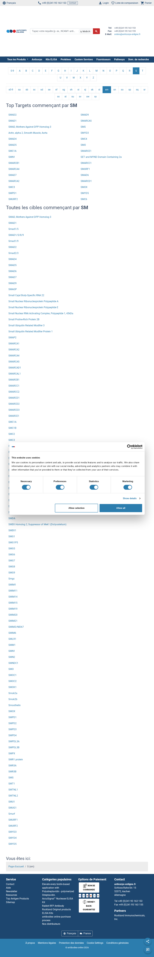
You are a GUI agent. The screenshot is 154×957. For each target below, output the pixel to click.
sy (95, 96)
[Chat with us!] (148, 949)
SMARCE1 (86, 151)
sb (27, 89)
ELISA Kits (47, 913)
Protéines (66, 59)
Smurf (11, 813)
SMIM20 (12, 614)
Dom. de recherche (138, 59)
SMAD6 (85, 175)
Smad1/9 (13, 241)
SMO (83, 144)
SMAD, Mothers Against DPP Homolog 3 (29, 126)
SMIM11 (12, 590)
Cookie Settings (95, 942)
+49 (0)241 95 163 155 (131, 904)
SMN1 (11, 157)
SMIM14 (12, 596)
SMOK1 (12, 687)
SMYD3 (85, 132)
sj (85, 89)
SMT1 (11, 783)
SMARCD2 (14, 403)
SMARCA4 (13, 169)
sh (71, 89)
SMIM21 (12, 620)
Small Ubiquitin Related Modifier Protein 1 (30, 331)
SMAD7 (12, 175)
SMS (83, 126)
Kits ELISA (51, 59)
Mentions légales (47, 942)
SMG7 (11, 560)
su (72, 96)
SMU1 (11, 801)
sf (56, 89)
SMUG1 (12, 807)
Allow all (120, 508)
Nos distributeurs (51, 923)
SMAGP (12, 289)
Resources (11, 895)
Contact (72, 3)
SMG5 (11, 548)
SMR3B (12, 771)
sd (41, 89)
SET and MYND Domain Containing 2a (101, 157)
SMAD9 (85, 114)
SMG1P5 (13, 542)
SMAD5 (12, 144)
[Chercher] (96, 31)
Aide (8, 887)
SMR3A (12, 765)
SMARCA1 (13, 343)
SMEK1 (12, 530)
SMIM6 (12, 632)
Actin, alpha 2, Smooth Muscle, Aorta (27, 132)
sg (63, 89)
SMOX (84, 187)
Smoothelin (14, 705)
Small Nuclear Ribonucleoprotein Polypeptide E (33, 307)
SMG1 (11, 536)
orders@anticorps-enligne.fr (127, 34)
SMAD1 (12, 120)
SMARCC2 (13, 391)
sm (106, 89)
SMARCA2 (13, 181)
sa (19, 89)
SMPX (11, 753)
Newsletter (11, 891)
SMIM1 (12, 584)
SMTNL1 (13, 789)
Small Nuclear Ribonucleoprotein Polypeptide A (33, 301)
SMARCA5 (86, 120)
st (65, 96)
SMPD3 (12, 729)
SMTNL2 (13, 795)
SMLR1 (12, 638)
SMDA (11, 518)
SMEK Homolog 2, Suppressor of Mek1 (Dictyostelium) (37, 524)
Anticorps (37, 59)
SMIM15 (12, 602)
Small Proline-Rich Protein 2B (23, 319)
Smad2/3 (13, 253)
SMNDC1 (13, 663)
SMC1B (12, 428)
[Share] (147, 941)
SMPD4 (12, 735)
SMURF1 (85, 169)
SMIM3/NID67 (16, 626)
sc (34, 89)
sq (137, 89)
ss (58, 96)
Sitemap (10, 902)
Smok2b (12, 699)
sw (87, 96)
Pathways (119, 59)
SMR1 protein (15, 759)
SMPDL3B (13, 747)
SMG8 (11, 566)
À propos (30, 942)
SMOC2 (12, 681)
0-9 (12, 70)
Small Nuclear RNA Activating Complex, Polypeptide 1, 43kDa (40, 313)
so (122, 89)
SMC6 (84, 199)
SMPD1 (12, 193)
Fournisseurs (103, 59)
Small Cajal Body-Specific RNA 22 (26, 295)
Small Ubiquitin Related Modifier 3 (26, 325)
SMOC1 (12, 675)
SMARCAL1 (14, 373)
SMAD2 (12, 114)
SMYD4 (12, 837)
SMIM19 (12, 608)
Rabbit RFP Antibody (53, 905)
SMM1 (11, 645)
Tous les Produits (16, 59)
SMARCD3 (14, 409)
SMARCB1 (13, 163)
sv (80, 96)
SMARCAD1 (14, 367)
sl (99, 89)
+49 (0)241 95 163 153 (54, 3)
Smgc (11, 578)
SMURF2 (13, 199)
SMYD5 (85, 193)
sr (144, 89)
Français (11, 3)
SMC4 (84, 138)
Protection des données (71, 942)
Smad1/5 (13, 229)
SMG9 (11, 572)
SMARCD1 (86, 181)
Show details (130, 498)
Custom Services (84, 59)
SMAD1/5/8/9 (16, 235)
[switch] (60, 487)
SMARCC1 (86, 163)
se (49, 89)
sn (114, 89)
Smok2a (12, 693)
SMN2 (11, 657)
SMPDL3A (13, 741)
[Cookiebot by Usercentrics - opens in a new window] (129, 446)
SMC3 (11, 187)
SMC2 (11, 434)
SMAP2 (12, 337)
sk (92, 89)
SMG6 (11, 554)
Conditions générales (117, 942)
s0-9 (11, 89)
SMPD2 (12, 723)
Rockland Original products (56, 909)
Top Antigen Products (17, 898)
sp (129, 89)
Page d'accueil (16, 866)
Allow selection (76, 508)
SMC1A (12, 151)
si (78, 89)
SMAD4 (12, 138)
